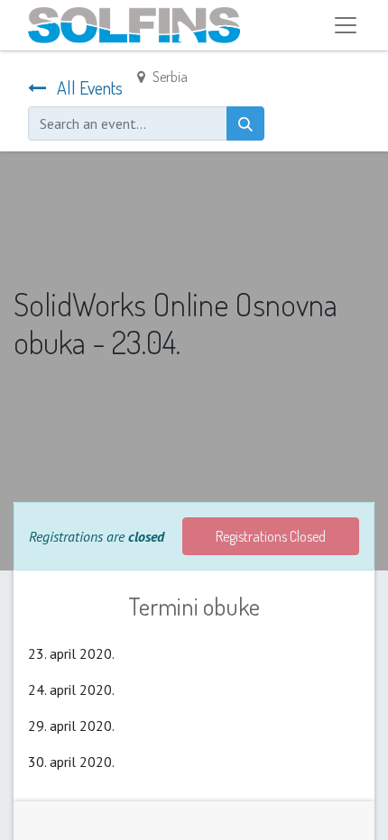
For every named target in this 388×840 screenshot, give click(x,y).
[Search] (245, 123)
